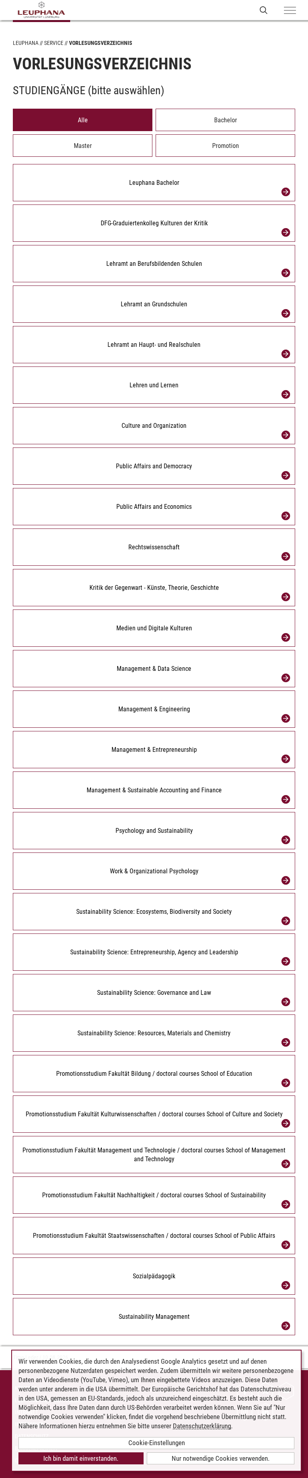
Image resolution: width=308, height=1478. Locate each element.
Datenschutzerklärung (202, 1426)
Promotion (225, 146)
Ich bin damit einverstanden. (80, 1458)
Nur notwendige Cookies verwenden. (221, 1458)
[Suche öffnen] (264, 10)
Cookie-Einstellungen (156, 1443)
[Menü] (290, 11)
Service (53, 43)
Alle (83, 120)
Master (83, 146)
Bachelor (225, 120)
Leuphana (25, 43)
